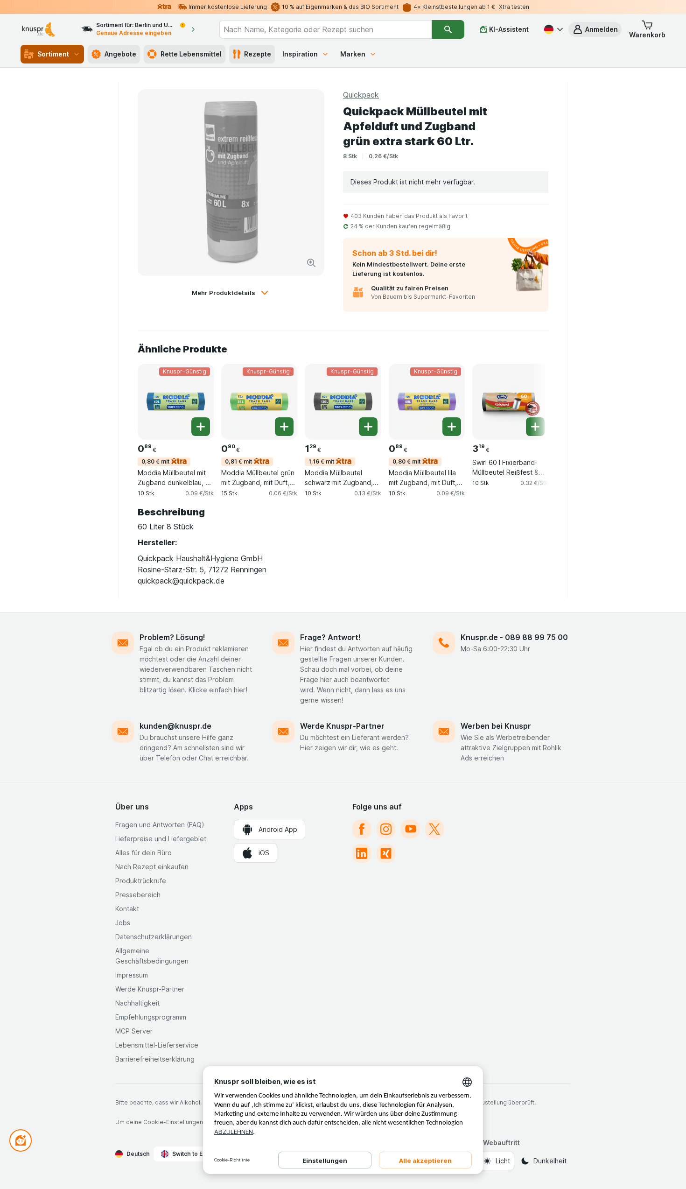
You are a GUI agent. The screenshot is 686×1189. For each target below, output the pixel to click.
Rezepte (257, 54)
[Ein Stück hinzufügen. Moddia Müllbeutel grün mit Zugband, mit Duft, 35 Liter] (284, 426)
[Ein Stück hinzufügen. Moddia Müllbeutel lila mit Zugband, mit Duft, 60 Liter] (451, 426)
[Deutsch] (552, 29)
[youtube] (410, 829)
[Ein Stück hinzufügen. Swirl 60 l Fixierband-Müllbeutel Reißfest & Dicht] (535, 426)
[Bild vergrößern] (311, 262)
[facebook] (361, 829)
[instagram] (386, 829)
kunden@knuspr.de (175, 726)
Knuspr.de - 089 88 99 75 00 (514, 637)
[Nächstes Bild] (529, 401)
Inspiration (300, 54)
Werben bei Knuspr (496, 726)
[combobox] (325, 29)
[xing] (386, 853)
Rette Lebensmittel (191, 54)
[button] (595, 29)
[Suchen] (448, 29)
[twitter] (434, 829)
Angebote (120, 54)
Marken (352, 54)
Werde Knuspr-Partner (342, 726)
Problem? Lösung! (172, 637)
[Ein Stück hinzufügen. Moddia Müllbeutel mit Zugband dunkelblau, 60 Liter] (200, 426)
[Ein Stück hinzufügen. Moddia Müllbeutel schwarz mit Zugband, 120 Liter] (368, 426)
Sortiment (53, 54)
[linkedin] (361, 853)
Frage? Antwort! (330, 637)
